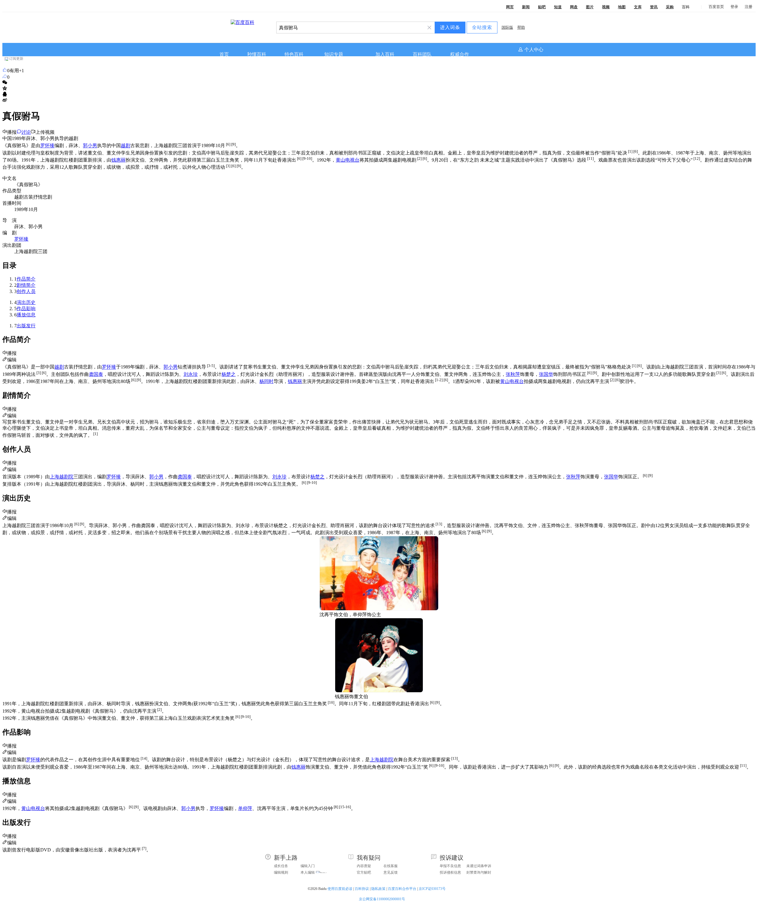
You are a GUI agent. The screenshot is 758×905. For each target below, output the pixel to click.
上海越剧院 (61, 476)
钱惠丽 (118, 159)
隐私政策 (378, 889)
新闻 (526, 7)
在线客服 (390, 866)
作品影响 (26, 308)
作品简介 (26, 278)
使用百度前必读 (339, 889)
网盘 (574, 7)
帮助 (521, 27)
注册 (748, 6)
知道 (558, 7)
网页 (510, 7)
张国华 (546, 374)
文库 (638, 7)
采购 (670, 7)
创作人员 (26, 291)
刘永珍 (191, 374)
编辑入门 (308, 866)
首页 (224, 54)
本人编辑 (308, 872)
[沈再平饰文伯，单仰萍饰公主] (379, 608)
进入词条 (450, 27)
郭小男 (90, 145)
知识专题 (333, 54)
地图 (622, 7)
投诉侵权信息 (450, 872)
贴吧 (542, 7)
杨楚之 (228, 374)
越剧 (125, 145)
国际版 (507, 27)
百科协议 (362, 889)
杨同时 (266, 381)
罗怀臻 (47, 145)
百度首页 (716, 6)
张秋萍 (513, 374)
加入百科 (384, 54)
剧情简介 (26, 285)
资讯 (654, 7)
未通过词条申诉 (478, 866)
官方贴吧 (364, 872)
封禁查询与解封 (478, 872)
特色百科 (294, 54)
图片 (590, 7)
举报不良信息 (450, 866)
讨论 (26, 132)
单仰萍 (245, 808)
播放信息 (26, 314)
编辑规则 (281, 872)
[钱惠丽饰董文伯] (379, 690)
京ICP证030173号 (433, 889)
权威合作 (459, 54)
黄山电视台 (347, 159)
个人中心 (533, 49)
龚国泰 (96, 374)
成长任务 (281, 866)
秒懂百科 (256, 54)
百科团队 (422, 54)
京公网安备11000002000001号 (382, 899)
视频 (606, 7)
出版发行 (26, 325)
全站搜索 (482, 27)
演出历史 (26, 302)
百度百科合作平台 (402, 889)
